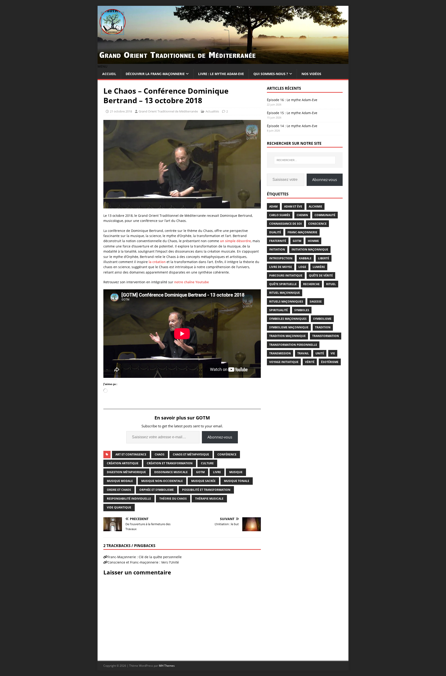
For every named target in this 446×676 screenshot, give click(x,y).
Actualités (212, 111)
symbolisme (322, 319)
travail (303, 353)
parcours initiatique (285, 275)
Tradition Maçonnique (287, 336)
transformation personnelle (293, 345)
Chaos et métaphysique (191, 454)
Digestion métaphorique (126, 472)
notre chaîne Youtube (191, 282)
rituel (331, 284)
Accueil (109, 74)
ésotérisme (329, 362)
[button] (102, 66)
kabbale (305, 258)
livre (217, 472)
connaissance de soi (285, 224)
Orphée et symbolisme (156, 490)
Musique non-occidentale (162, 481)
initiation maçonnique (310, 249)
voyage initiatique (283, 362)
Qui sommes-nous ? (270, 74)
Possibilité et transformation (206, 490)
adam (273, 206)
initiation (277, 249)
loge (302, 267)
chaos (159, 454)
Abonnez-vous (219, 437)
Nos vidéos (311, 74)
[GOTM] (223, 61)
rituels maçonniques (286, 301)
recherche (311, 284)
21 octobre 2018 (121, 111)
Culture (207, 463)
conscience (317, 224)
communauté (325, 215)
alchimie (315, 206)
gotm (200, 472)
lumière (319, 267)
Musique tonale (236, 481)
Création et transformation (170, 463)
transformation (325, 336)
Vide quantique (119, 507)
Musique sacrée (203, 481)
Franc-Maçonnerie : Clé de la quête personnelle (145, 557)
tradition (323, 327)
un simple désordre (235, 241)
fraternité (277, 241)
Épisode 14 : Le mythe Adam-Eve (292, 126)
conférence (226, 454)
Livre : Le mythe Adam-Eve (221, 74)
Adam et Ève (293, 206)
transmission (280, 353)
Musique (236, 472)
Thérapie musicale (209, 499)
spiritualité (278, 310)
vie (333, 353)
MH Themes (167, 666)
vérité (310, 362)
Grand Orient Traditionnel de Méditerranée (168, 111)
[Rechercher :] (305, 160)
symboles (301, 310)
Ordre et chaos (119, 490)
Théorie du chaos (173, 499)
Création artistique (122, 463)
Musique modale (120, 481)
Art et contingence (130, 454)
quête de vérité (321, 275)
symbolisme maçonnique (288, 327)
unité (319, 353)
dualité (275, 232)
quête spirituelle (283, 284)
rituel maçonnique (284, 293)
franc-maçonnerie (302, 232)
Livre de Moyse (280, 267)
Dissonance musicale (171, 472)
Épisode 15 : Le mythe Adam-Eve (292, 113)
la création (157, 262)
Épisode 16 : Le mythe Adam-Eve (292, 100)
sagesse (316, 301)
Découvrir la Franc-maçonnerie (155, 74)
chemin (302, 215)
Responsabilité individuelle (129, 499)
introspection (280, 258)
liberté (323, 258)
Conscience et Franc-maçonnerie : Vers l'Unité (143, 562)
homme (313, 241)
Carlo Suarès (279, 215)
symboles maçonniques (288, 319)
